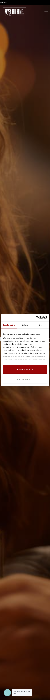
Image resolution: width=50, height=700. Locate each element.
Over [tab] (41, 325)
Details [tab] (25, 325)
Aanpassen (23, 379)
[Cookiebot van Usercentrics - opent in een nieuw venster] (36, 317)
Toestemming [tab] (9, 325)
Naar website (25, 369)
